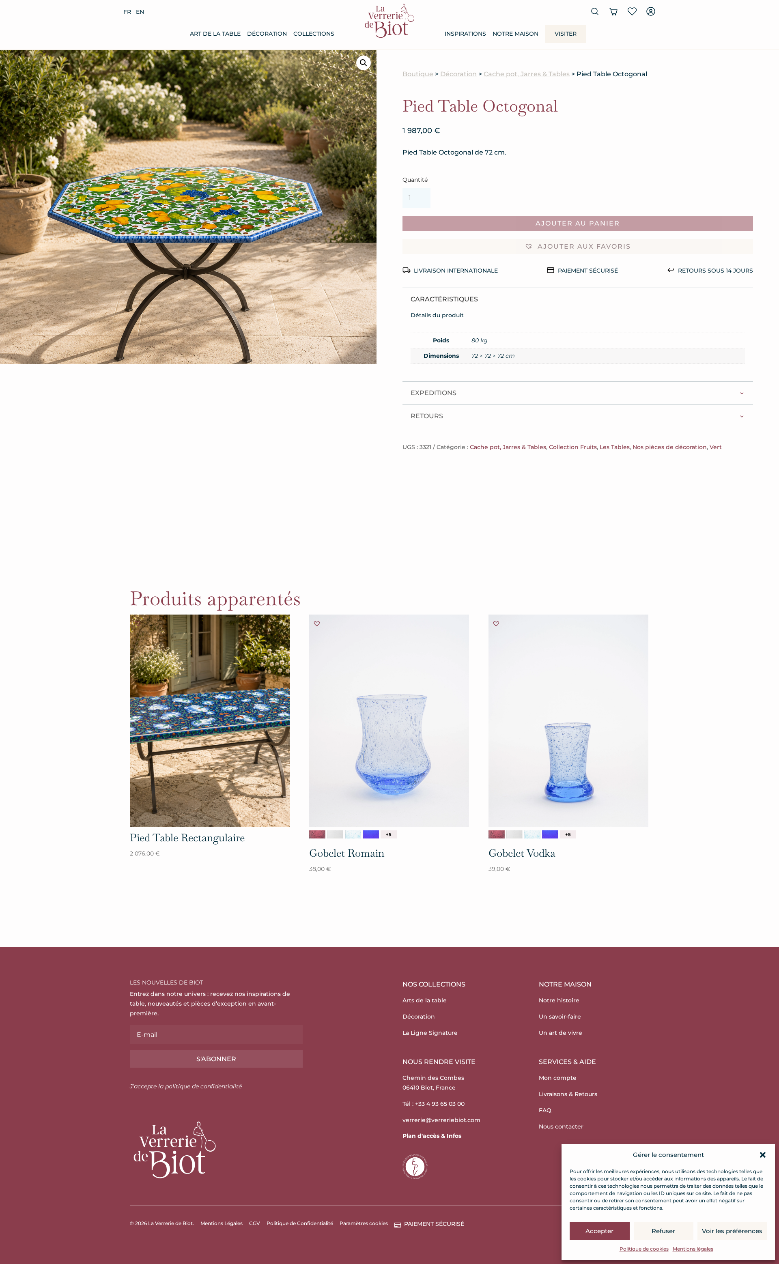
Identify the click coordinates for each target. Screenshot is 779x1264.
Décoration (458, 74)
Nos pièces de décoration (670, 447)
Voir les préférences (732, 1231)
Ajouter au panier (578, 223)
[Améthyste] (317, 834)
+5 (389, 834)
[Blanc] (335, 834)
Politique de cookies (644, 1249)
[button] (763, 1155)
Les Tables (615, 447)
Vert (716, 447)
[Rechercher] (595, 11)
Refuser (663, 1231)
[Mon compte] (651, 11)
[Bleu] (353, 834)
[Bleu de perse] (371, 834)
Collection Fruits (573, 447)
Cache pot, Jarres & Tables (527, 74)
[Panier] (613, 11)
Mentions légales (693, 1249)
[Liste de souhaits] (632, 11)
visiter (566, 33)
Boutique (417, 74)
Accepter (599, 1231)
